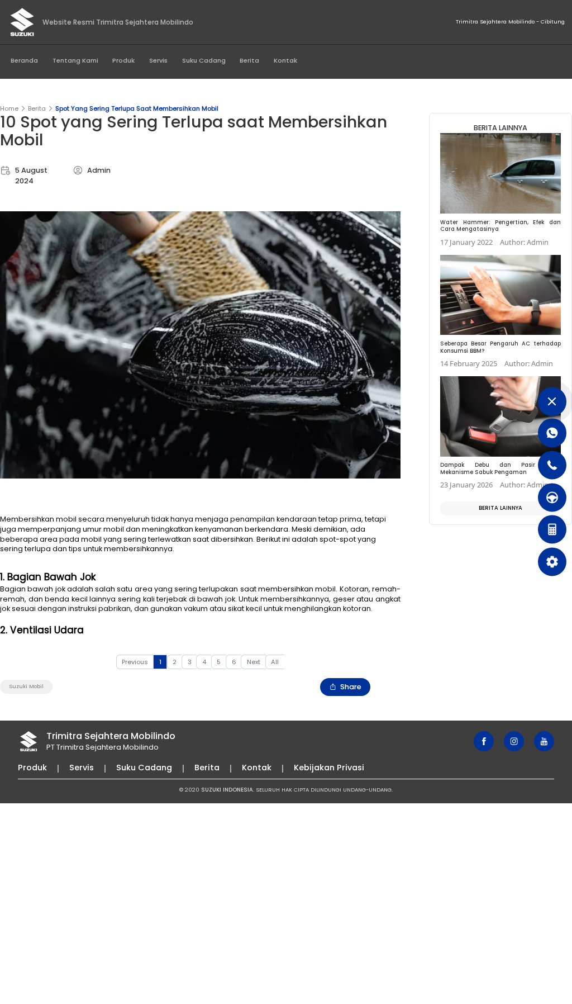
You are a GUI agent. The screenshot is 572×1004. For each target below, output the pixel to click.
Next (253, 661)
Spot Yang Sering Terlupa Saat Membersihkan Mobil (136, 108)
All (275, 661)
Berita (249, 60)
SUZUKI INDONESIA (227, 789)
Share (350, 687)
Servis (158, 60)
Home (9, 108)
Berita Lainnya (500, 508)
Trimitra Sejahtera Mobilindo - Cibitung (510, 21)
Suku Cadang (204, 60)
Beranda (24, 60)
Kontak (285, 60)
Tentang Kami (75, 60)
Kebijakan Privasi (329, 767)
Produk (123, 60)
